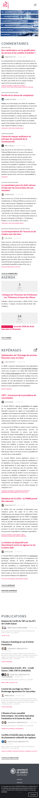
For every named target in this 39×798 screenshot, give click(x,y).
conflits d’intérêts (10, 517)
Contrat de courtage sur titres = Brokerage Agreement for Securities (18, 690)
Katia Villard (9, 552)
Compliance (4, 128)
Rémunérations (5, 492)
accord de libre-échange (30, 368)
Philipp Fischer (12, 741)
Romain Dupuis (9, 194)
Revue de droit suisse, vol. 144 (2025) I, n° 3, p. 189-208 (17, 726)
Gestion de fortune (18, 751)
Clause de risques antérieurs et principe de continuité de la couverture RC (16, 139)
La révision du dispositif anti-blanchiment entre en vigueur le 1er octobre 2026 (18, 545)
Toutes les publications (10, 758)
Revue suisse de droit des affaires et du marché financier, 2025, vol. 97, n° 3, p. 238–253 (18, 747)
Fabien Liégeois (12, 628)
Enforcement (16, 534)
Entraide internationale (8, 267)
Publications (13, 616)
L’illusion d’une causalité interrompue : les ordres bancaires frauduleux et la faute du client (17, 716)
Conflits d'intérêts (6, 85)
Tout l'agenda (6, 338)
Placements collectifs (31, 751)
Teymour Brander (7, 677)
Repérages (11, 350)
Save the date (7, 327)
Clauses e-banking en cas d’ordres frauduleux (17, 643)
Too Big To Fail (24, 492)
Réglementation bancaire (22, 491)
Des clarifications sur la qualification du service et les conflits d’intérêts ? (18, 51)
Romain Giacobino (10, 99)
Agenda (8, 277)
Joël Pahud (8, 238)
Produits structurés (7, 87)
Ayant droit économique (8, 579)
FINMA (22, 534)
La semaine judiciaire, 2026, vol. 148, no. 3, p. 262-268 (17, 679)
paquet (35, 406)
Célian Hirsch (12, 648)
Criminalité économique (8, 728)
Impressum (19, 779)
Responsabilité (15, 492)
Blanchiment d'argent (22, 579)
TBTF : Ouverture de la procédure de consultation (18, 396)
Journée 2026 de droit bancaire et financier (17, 327)
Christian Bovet (10, 362)
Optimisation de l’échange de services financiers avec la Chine (19, 356)
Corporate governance (7, 491)
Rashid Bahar (9, 402)
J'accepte (33, 794)
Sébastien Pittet (10, 57)
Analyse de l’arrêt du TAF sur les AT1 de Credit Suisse (18, 622)
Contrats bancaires (6, 661)
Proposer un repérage (9, 590)
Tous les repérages (8, 585)
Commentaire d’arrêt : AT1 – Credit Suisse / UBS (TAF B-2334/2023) (17, 669)
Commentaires (15, 43)
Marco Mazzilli (9, 146)
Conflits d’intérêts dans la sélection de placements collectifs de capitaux (18, 736)
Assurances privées (7, 133)
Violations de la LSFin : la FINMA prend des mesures (19, 500)
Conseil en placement (19, 85)
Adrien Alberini (22, 628)
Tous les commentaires (9, 273)
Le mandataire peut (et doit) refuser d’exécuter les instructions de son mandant (18, 188)
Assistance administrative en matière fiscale (15, 229)
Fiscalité (18, 267)
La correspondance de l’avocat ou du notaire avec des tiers (18, 232)
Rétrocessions (18, 87)
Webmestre (19, 782)
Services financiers (28, 87)
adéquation (15, 519)
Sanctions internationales (9, 92)
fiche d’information (13, 373)
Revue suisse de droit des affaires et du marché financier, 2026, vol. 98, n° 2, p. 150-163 (18, 631)
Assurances (4, 177)
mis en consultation (22, 406)
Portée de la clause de (17, 95)
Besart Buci (14, 675)
